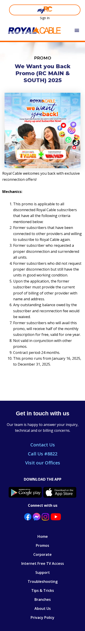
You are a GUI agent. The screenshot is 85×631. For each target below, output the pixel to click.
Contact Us (42, 445)
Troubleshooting (43, 581)
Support (42, 572)
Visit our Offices (42, 463)
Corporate (42, 554)
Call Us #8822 (42, 454)
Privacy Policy (42, 617)
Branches (42, 599)
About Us (42, 608)
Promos (42, 545)
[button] (76, 30)
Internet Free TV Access (42, 563)
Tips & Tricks (42, 590)
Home (42, 536)
